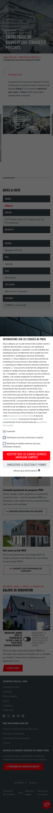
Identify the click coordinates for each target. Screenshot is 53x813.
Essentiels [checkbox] (10, 431)
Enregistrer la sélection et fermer (26, 465)
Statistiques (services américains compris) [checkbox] (24, 437)
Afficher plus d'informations (25, 471)
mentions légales (10, 419)
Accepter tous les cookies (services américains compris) (26, 455)
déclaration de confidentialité (20, 416)
